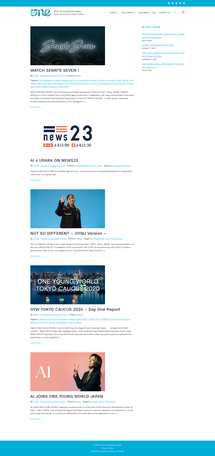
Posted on (52, 76)
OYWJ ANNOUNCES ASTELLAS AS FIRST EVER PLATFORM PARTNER (163, 54)
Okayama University (39, 322)
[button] (117, 12)
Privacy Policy (107, 448)
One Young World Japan (67, 11)
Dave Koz (73, 80)
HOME (113, 13)
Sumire (130, 83)
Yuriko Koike (63, 86)
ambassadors (119, 166)
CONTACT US (165, 13)
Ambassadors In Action (86, 166)
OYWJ (36, 76)
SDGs (120, 239)
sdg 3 (114, 239)
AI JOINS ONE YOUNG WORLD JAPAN (66, 396)
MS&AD (104, 319)
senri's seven (120, 83)
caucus (49, 319)
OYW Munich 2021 (60, 83)
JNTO (84, 319)
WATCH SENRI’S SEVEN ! (54, 70)
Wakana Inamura (49, 86)
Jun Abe (101, 80)
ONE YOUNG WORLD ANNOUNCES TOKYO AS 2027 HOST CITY (163, 65)
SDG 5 (95, 83)
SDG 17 (88, 83)
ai (38, 80)
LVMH (98, 319)
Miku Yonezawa (44, 83)
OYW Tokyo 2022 (76, 83)
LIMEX (91, 319)
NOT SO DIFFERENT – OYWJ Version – (68, 233)
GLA (154, 13)
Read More (35, 107)
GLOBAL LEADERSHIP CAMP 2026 (157, 45)
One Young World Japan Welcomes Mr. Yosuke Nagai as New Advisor (163, 36)
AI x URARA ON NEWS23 (54, 160)
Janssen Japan (75, 319)
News (78, 76)
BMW (42, 319)
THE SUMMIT (127, 13)
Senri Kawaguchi (106, 83)
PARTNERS (144, 13)
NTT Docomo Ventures (119, 319)
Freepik (120, 451)
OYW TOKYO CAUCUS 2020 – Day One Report (75, 309)
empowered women (88, 80)
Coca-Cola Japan (60, 319)
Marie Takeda (122, 80)
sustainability (62, 322)
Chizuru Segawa (61, 80)
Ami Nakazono (46, 80)
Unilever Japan (74, 322)
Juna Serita (111, 80)
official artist (98, 239)
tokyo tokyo (35, 86)
